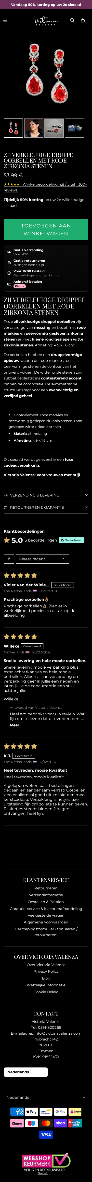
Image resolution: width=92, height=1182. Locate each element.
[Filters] (9, 559)
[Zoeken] (72, 20)
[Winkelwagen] (83, 20)
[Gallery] (46, 85)
